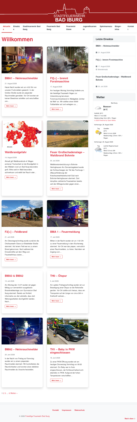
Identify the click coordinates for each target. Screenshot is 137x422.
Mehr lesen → (11, 106)
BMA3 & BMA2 (14, 276)
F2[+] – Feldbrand (16, 232)
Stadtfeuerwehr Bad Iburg (31, 27)
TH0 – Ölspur (58, 276)
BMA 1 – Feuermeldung (65, 232)
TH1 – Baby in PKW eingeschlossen (62, 350)
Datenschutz (80, 410)
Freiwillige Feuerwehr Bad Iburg (37, 416)
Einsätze (16, 27)
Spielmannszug (106, 27)
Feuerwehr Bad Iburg (53, 27)
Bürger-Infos (118, 27)
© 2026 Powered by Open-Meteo (105, 120)
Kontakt (131, 27)
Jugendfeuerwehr (89, 27)
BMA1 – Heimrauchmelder (21, 78)
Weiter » (14, 393)
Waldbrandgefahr (16, 152)
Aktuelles (6, 27)
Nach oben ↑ (130, 418)
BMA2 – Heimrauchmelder (21, 349)
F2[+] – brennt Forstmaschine (59, 79)
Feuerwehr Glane (70, 27)
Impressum (66, 410)
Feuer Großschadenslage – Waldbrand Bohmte (67, 153)
